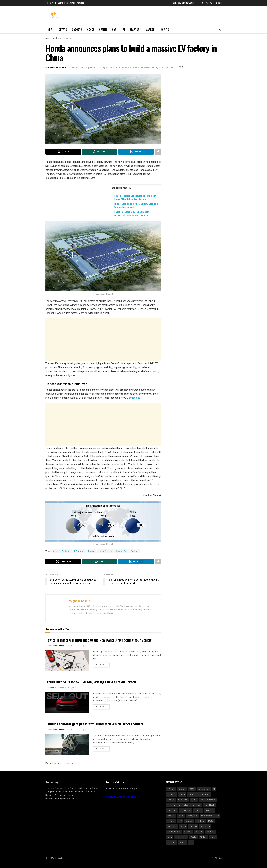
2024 (192, 789)
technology (181, 837)
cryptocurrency (208, 800)
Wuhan (134, 551)
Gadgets (77, 29)
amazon (171, 794)
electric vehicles (192, 805)
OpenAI (193, 826)
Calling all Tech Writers (66, 2)
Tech (55, 38)
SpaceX (188, 831)
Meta (210, 821)
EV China (66, 551)
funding (198, 810)
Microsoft (172, 826)
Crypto (63, 29)
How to (165, 29)
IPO (180, 821)
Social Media (173, 831)
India (180, 815)
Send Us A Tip (50, 2)
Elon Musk (209, 805)
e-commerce (173, 805)
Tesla (193, 837)
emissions (134, 397)
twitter (183, 842)
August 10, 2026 (74, 729)
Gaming (103, 29)
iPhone (170, 821)
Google (170, 815)
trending (171, 842)
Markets (151, 29)
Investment (206, 815)
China (55, 551)
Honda (91, 551)
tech (169, 837)
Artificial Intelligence (199, 794)
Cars (115, 29)
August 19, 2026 (69, 687)
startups (210, 831)
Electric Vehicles (141, 67)
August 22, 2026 (74, 645)
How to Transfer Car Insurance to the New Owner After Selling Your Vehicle (135, 197)
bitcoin (170, 800)
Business (182, 800)
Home (48, 38)
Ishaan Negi (53, 687)
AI (124, 29)
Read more (101, 665)
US (191, 842)
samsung (205, 826)
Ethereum (172, 810)
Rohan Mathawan (56, 645)
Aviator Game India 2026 (121, 797)
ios (217, 815)
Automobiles (65, 38)
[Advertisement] (103, 339)
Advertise (80, 2)
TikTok (203, 837)
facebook (185, 810)
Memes (90, 29)
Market (189, 821)
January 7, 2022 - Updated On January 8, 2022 (92, 67)
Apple (182, 794)
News (51, 29)
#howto (182, 789)
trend (213, 837)
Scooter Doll (122, 551)
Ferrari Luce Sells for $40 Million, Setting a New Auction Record (136, 205)
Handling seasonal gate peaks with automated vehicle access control (131, 213)
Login (219, 2)
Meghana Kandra (57, 67)
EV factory (79, 551)
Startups (135, 29)
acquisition (203, 789)
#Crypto (171, 789)
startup (199, 831)
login (54, 763)
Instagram (192, 815)
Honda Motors (105, 551)
